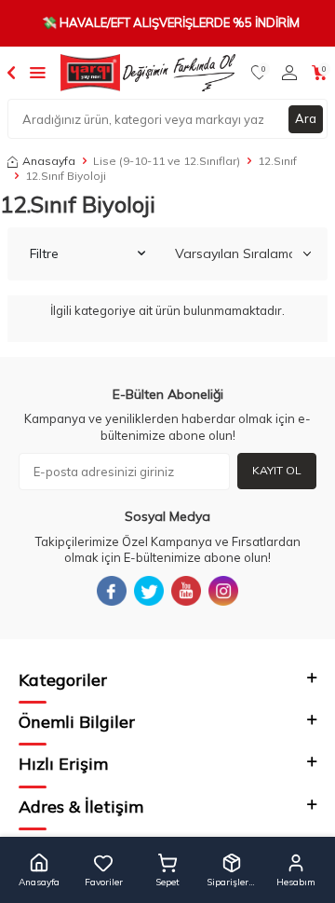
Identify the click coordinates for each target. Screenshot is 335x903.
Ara (305, 118)
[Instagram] (223, 591)
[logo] (147, 72)
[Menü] (38, 72)
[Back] (11, 72)
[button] (39, 870)
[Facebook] (112, 591)
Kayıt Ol (277, 470)
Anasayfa (48, 161)
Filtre (44, 253)
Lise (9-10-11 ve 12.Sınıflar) (166, 161)
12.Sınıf (277, 161)
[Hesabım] (289, 72)
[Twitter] (149, 591)
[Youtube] (186, 591)
